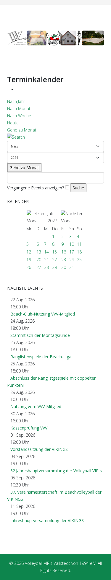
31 (71, 267)
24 (71, 259)
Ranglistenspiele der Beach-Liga (40, 356)
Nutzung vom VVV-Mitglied (35, 406)
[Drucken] (18, 89)
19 (28, 259)
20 (38, 259)
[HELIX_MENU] (101, 18)
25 (79, 259)
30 (63, 267)
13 (38, 252)
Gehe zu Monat (21, 130)
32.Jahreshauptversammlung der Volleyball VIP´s (56, 470)
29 (54, 267)
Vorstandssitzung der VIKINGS (39, 449)
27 (38, 267)
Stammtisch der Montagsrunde (40, 335)
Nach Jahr (16, 101)
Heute (13, 123)
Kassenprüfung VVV (28, 428)
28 (46, 267)
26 (28, 267)
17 (71, 252)
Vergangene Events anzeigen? (35, 188)
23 (63, 259)
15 (54, 252)
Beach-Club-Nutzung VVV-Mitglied (42, 314)
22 (54, 259)
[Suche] (55, 137)
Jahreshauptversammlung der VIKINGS (47, 520)
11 (79, 244)
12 (28, 252)
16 (63, 252)
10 (71, 244)
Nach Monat (18, 108)
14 (46, 252)
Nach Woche (19, 115)
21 (46, 259)
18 (79, 252)
